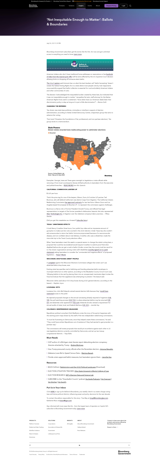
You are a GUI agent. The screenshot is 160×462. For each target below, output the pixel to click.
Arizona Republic (106, 349)
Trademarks (82, 454)
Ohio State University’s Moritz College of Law (91, 371)
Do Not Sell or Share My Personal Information (57, 454)
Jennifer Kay (107, 357)
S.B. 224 (76, 303)
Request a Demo (111, 427)
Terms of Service (73, 454)
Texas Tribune (61, 255)
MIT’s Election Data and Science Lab (80, 375)
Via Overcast (106, 379)
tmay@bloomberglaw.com (99, 398)
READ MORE (68, 185)
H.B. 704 (72, 300)
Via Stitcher (52, 382)
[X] (129, 445)
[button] (42, 1)
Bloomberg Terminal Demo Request (62, 1)
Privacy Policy (41, 454)
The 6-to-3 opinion (53, 83)
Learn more (78, 54)
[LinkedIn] (80, 445)
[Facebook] (30, 445)
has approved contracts (73, 202)
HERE (52, 392)
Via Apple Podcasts (92, 379)
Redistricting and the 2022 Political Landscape (78, 367)
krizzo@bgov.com (66, 401)
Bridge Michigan (77, 345)
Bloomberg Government (33, 5)
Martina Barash (87, 353)
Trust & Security (32, 454)
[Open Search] (130, 6)
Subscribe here (81, 220)
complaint (51, 263)
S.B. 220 (85, 305)
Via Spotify (62, 382)
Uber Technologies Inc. (54, 214)
